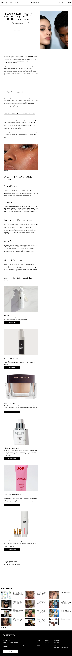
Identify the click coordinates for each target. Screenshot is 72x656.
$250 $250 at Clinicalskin (12, 458)
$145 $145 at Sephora (12, 412)
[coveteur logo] (36, 2)
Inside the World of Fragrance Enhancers (12, 564)
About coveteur (6, 640)
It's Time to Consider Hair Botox (10, 561)
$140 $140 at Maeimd (12, 322)
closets (11, 2)
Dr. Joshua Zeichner (13, 73)
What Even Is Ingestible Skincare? (10, 562)
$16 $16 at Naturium (12, 367)
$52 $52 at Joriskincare (12, 504)
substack (47, 642)
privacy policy (56, 644)
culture (16, 2)
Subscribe (69, 2)
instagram (47, 640)
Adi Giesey (18, 28)
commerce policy (57, 642)
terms (55, 645)
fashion (2, 2)
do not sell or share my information (61, 647)
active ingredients (20, 61)
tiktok (46, 644)
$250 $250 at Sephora (12, 549)
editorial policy (57, 640)
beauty (7, 2)
